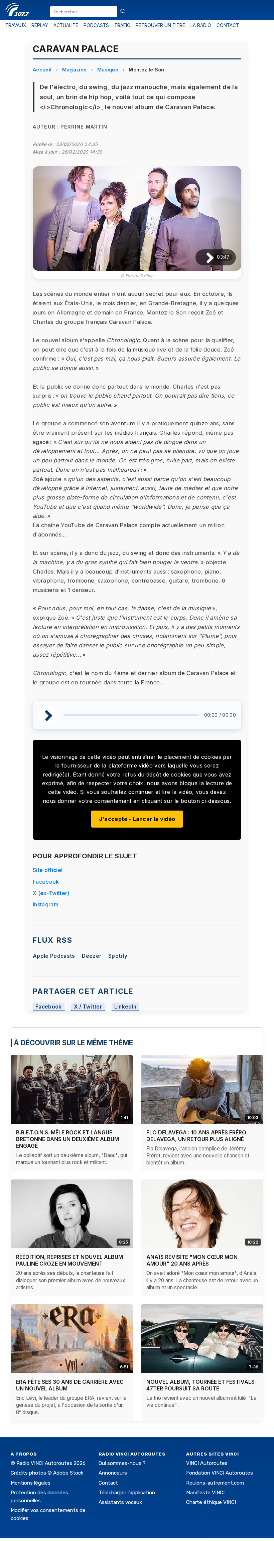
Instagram (45, 904)
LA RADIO (200, 25)
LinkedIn (125, 1007)
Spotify (117, 956)
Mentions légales (30, 1483)
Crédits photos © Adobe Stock (47, 1473)
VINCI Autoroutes (207, 1463)
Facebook (46, 881)
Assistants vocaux (120, 1502)
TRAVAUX (15, 25)
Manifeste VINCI (205, 1493)
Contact (108, 1483)
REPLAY (39, 25)
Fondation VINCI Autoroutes (219, 1473)
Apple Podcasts (54, 956)
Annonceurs (113, 1473)
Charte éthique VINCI (211, 1502)
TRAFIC (122, 25)
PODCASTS (96, 25)
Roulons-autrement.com (215, 1483)
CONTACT (228, 25)
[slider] (131, 715)
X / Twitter (88, 1007)
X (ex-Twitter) (51, 893)
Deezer (91, 956)
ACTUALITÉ (65, 25)
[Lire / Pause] (205, 257)
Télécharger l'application (127, 1493)
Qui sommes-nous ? (122, 1463)
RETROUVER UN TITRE (160, 25)
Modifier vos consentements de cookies (48, 1514)
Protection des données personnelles (39, 1497)
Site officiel (47, 870)
